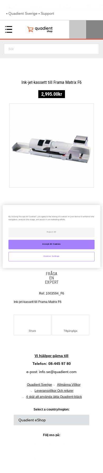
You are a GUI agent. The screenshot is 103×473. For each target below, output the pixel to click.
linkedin (30, 445)
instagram (30, 460)
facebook (59, 445)
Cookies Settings (51, 256)
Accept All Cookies (51, 244)
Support (47, 13)
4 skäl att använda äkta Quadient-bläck (54, 397)
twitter (44, 445)
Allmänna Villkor (69, 385)
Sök (93, 49)
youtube (73, 445)
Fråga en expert (51, 277)
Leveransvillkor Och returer (54, 391)
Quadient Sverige (23, 13)
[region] (52, 236)
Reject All (51, 232)
